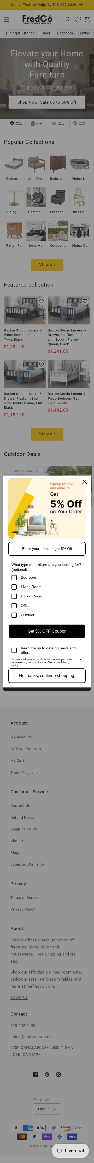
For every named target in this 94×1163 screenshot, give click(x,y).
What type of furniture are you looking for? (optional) (46, 567)
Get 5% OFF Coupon (47, 631)
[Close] (84, 482)
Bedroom (28, 577)
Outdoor (27, 615)
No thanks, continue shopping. (47, 675)
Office (26, 605)
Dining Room (31, 596)
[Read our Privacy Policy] (79, 660)
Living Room (31, 587)
